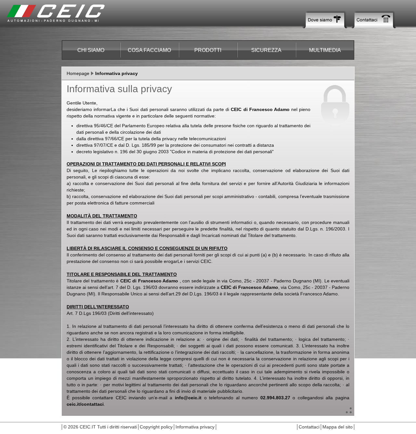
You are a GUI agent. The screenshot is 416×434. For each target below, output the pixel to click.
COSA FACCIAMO (149, 50)
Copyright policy (156, 426)
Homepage (78, 73)
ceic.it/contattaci (85, 404)
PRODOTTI (207, 50)
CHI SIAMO (90, 50)
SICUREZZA (266, 50)
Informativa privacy (195, 426)
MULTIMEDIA (325, 50)
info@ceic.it (188, 397)
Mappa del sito (337, 426)
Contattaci (309, 426)
